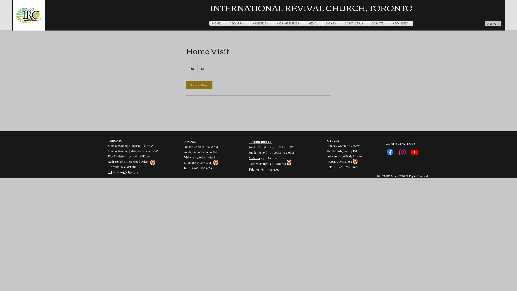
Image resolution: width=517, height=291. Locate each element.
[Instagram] (402, 152)
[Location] (152, 162)
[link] (199, 85)
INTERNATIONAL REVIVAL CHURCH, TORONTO (311, 7)
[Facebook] (390, 152)
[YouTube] (414, 152)
